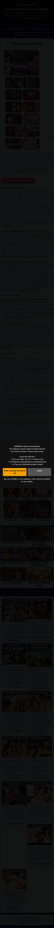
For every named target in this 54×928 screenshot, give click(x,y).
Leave (39, 470)
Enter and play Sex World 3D (14, 471)
